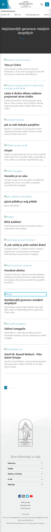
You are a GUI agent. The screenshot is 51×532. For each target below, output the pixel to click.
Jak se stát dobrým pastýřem (21, 124)
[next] (17, 387)
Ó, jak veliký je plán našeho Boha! (25, 245)
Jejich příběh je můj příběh (20, 201)
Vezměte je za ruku (16, 176)
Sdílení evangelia (14, 328)
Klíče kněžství (12, 222)
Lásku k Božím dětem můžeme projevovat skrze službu (23, 94)
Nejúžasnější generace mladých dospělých (23, 301)
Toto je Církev (12, 65)
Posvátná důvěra (14, 270)
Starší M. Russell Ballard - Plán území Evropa (23, 355)
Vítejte (8, 150)
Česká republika (8, 11)
